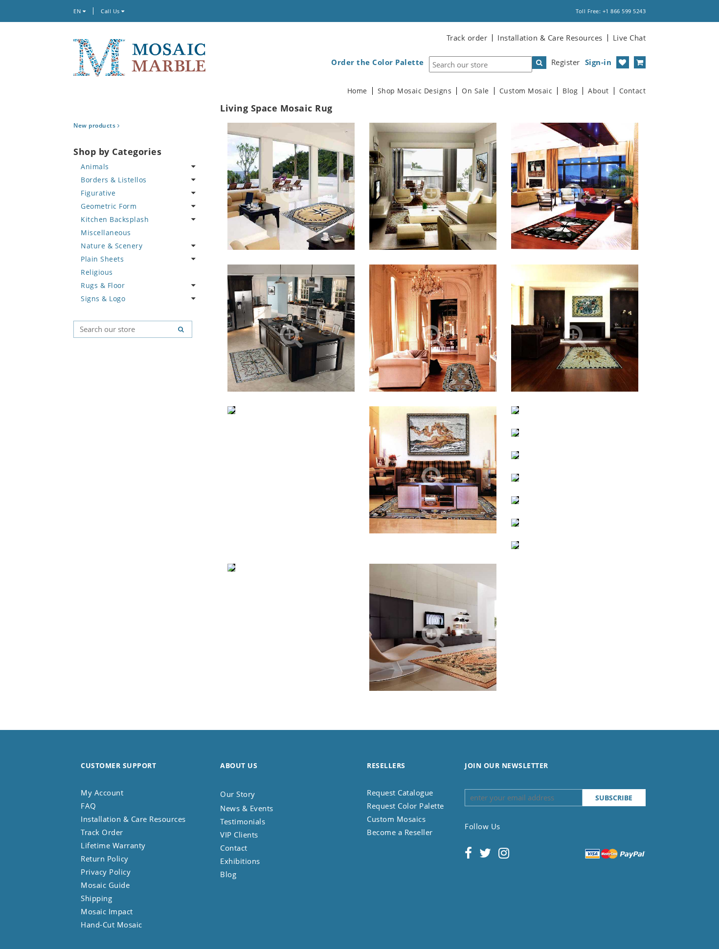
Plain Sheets (102, 259)
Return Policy (105, 858)
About (598, 91)
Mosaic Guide (105, 885)
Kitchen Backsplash (115, 219)
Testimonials (242, 821)
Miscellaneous (106, 232)
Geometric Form (108, 206)
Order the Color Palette (377, 62)
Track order (467, 38)
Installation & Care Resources (550, 38)
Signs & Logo (103, 298)
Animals (95, 166)
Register (565, 62)
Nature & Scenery (111, 245)
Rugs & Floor (103, 285)
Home (357, 91)
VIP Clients (239, 834)
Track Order (102, 832)
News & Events (246, 808)
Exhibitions (240, 861)
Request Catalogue (400, 792)
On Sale (475, 91)
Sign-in (598, 62)
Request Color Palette (405, 806)
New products (95, 125)
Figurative (98, 193)
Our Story (237, 794)
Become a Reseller (400, 832)
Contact (632, 91)
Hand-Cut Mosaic (111, 924)
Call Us (111, 11)
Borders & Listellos (114, 179)
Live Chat (629, 38)
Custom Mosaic (526, 91)
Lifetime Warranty (113, 845)
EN (78, 11)
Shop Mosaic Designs (415, 91)
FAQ (88, 806)
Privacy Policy (106, 872)
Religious (97, 272)
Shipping (96, 898)
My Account (102, 792)
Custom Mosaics (396, 819)
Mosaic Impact (107, 911)
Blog (570, 91)
